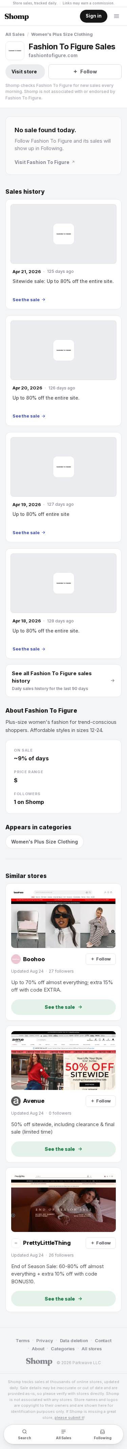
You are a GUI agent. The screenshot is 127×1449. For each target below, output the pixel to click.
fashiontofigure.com (53, 55)
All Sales (15, 34)
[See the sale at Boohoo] (63, 952)
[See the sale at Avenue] (63, 1094)
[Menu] (116, 16)
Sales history (25, 191)
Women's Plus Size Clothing (62, 34)
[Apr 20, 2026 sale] (63, 370)
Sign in (94, 16)
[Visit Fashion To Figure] (14, 50)
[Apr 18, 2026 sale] (63, 603)
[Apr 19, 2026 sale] (63, 487)
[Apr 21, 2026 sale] (63, 254)
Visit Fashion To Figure (42, 162)
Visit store (24, 71)
